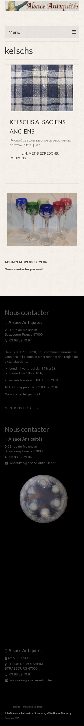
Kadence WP (12, 718)
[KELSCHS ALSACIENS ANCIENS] (42, 88)
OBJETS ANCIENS (20, 145)
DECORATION (61, 140)
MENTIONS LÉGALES (21, 408)
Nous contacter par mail (22, 394)
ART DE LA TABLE (41, 140)
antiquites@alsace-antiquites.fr (32, 463)
